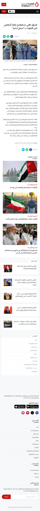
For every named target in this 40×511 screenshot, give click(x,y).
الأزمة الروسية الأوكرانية (30, 364)
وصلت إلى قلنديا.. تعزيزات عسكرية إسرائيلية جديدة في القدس (25, 322)
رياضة (35, 354)
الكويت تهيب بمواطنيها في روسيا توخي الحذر (21, 219)
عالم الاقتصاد (33, 350)
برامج (12, 11)
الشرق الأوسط (33, 343)
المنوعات (34, 361)
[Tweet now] (32, 412)
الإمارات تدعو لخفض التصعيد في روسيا (23, 187)
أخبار (36, 340)
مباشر (3, 4)
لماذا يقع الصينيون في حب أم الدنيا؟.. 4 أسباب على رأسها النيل (25, 295)
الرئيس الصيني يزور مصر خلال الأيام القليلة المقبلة (26, 267)
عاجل (4, 11)
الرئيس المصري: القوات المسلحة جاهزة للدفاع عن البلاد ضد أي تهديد (25, 282)
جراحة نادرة (23, 143)
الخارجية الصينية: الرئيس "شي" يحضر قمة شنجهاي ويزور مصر (26, 309)
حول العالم (34, 347)
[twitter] (4, 36)
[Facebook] (37, 412)
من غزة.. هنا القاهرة (31, 368)
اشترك (6, 496)
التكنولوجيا (34, 371)
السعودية (17, 143)
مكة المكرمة (29, 143)
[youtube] (27, 412)
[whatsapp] (8, 36)
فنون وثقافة (33, 357)
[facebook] (11, 36)
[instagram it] (23, 412)
